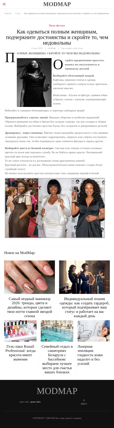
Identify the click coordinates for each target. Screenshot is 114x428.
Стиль (18, 13)
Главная (8, 13)
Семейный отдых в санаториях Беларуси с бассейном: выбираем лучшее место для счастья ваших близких (57, 359)
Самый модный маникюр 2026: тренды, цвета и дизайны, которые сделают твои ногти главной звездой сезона (29, 307)
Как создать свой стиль (72, 48)
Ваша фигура (57, 25)
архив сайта (35, 402)
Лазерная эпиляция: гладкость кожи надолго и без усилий (90, 355)
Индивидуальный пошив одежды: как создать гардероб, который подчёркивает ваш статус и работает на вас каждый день (84, 307)
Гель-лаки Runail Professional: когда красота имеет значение (20, 352)
